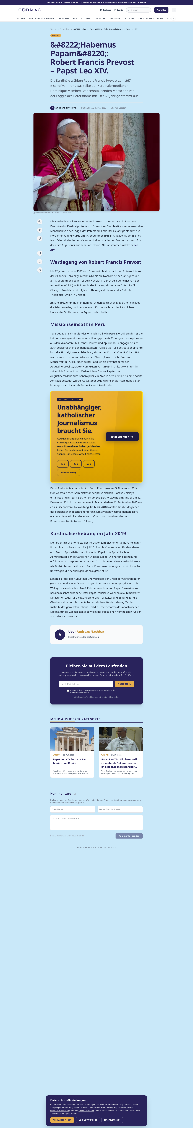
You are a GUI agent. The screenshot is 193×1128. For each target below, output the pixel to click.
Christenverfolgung (150, 18)
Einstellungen (112, 1120)
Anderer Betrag (69, 472)
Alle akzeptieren (62, 1120)
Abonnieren (124, 684)
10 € (63, 463)
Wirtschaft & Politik (41, 18)
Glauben (64, 18)
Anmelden (161, 10)
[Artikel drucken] (39, 270)
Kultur (21, 18)
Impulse (100, 18)
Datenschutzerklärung (78, 692)
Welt (89, 18)
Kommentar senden (129, 835)
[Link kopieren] (39, 238)
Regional (114, 18)
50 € (89, 463)
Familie (77, 18)
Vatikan (129, 18)
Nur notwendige (88, 1120)
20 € (76, 463)
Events (120, 10)
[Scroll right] (173, 18)
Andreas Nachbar (90, 631)
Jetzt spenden (139, 2)
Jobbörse (107, 10)
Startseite (54, 29)
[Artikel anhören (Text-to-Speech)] (39, 261)
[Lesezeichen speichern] (39, 253)
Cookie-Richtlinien (86, 1110)
